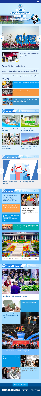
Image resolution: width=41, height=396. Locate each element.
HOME (25, 390)
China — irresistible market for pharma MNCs (19, 71)
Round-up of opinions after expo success (15, 296)
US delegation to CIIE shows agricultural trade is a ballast (20, 258)
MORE (36, 111)
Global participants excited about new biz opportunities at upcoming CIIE (11, 218)
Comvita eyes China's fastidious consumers (26, 82)
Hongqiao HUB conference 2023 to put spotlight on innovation (11, 207)
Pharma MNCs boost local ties (13, 66)
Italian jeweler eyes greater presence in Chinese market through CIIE (30, 211)
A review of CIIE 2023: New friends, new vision (29, 147)
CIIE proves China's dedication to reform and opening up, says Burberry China (25, 226)
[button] (2, 38)
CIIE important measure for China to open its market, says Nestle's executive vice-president (10, 198)
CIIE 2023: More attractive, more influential (10, 147)
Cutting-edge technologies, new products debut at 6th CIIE (29, 370)
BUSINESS (35, 390)
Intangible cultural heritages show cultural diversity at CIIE (11, 315)
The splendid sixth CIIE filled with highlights (16, 351)
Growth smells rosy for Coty (21, 91)
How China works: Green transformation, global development (28, 130)
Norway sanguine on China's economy (17, 47)
